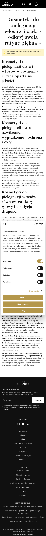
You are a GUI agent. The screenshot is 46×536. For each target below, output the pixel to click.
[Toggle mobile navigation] (42, 4)
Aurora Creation (28, 534)
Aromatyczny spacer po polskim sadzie (23, 521)
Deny (23, 311)
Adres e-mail (7, 400)
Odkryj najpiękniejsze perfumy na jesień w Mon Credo (23, 507)
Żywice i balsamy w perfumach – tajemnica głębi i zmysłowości (23, 512)
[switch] (40, 268)
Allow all (23, 298)
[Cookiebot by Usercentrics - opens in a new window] (33, 223)
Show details (34, 291)
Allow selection (23, 304)
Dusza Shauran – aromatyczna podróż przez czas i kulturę (23, 517)
